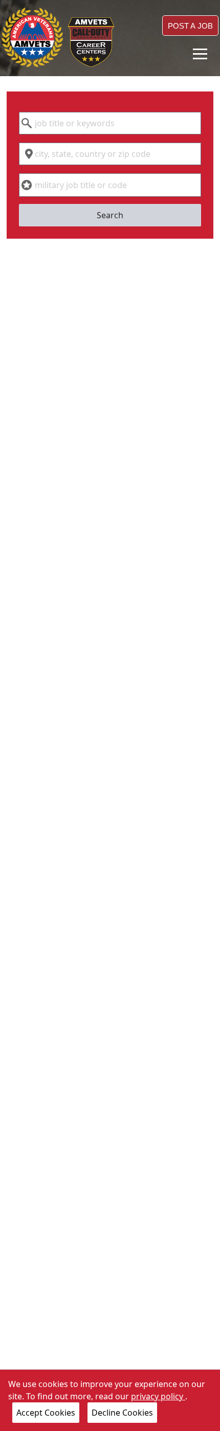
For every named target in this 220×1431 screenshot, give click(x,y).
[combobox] (110, 123)
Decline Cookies (122, 1412)
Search (110, 215)
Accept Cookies (45, 1412)
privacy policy (158, 1396)
